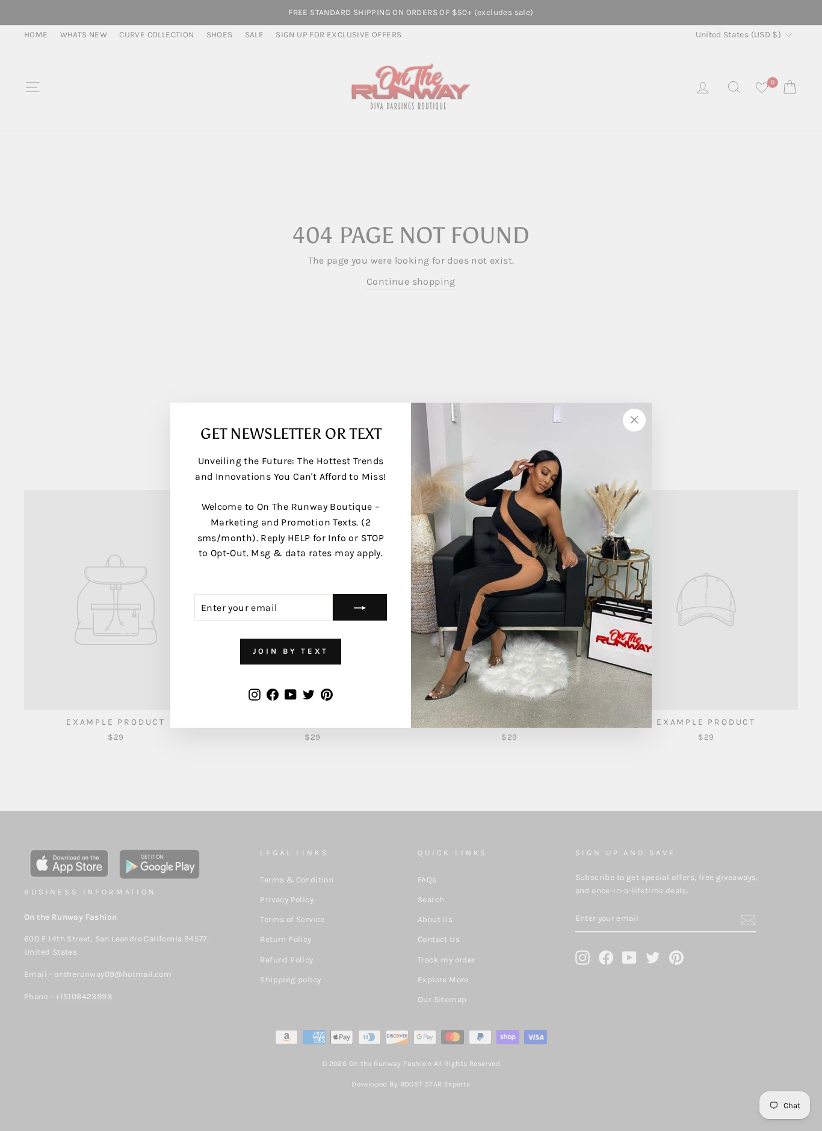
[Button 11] (360, 608)
